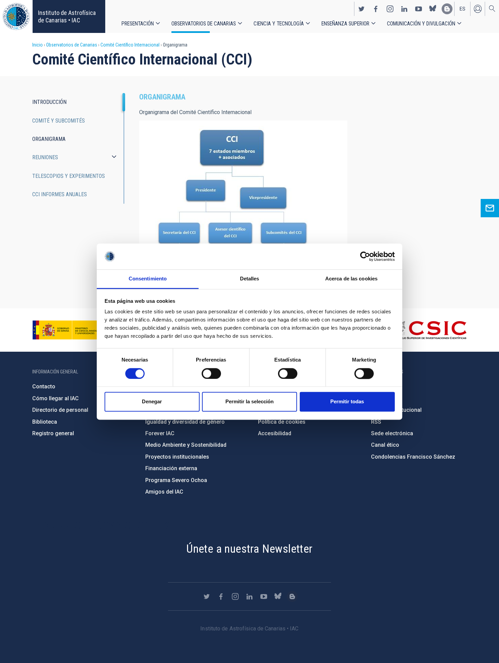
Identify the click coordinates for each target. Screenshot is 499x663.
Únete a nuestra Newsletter (249, 548)
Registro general (53, 433)
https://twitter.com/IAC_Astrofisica (361, 9)
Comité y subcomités (58, 120)
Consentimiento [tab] (148, 279)
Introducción (49, 102)
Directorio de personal (60, 410)
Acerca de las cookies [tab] (351, 279)
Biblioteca (44, 422)
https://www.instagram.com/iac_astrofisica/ (390, 9)
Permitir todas (347, 402)
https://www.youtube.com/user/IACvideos (418, 9)
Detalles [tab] (249, 279)
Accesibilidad (274, 433)
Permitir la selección (249, 402)
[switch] (211, 373)
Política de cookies (282, 422)
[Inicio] (16, 16)
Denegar (152, 402)
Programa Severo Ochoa (176, 480)
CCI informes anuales (59, 194)
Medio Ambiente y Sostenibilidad (185, 445)
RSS (376, 422)
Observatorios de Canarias (203, 23)
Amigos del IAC (164, 492)
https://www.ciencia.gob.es (70, 330)
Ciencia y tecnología (279, 23)
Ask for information (490, 208)
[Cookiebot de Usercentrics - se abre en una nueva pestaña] (365, 256)
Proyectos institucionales (177, 457)
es (462, 9)
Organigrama (49, 139)
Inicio (37, 45)
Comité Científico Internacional (130, 45)
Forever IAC (159, 433)
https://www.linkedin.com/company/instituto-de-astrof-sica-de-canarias (404, 9)
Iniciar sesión (477, 9)
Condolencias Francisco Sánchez (413, 457)
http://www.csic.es (429, 329)
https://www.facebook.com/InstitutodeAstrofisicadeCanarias (376, 9)
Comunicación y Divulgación (421, 23)
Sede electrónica (392, 433)
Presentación (138, 23)
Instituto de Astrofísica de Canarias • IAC (67, 16)
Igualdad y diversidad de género (185, 422)
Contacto (43, 386)
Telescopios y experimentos (68, 176)
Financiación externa (171, 468)
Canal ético (385, 445)
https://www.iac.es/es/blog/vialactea (447, 9)
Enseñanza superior (345, 23)
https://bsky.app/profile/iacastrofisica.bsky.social (433, 9)
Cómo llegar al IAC (55, 398)
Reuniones (45, 157)
